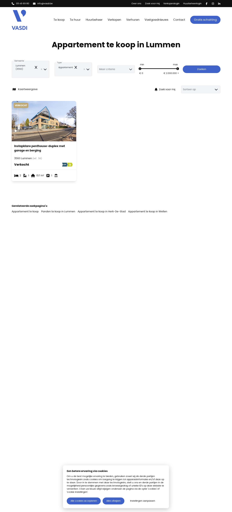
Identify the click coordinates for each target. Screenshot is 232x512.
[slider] (140, 68)
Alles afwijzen (113, 501)
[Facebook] (206, 3)
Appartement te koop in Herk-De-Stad (102, 211)
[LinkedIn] (219, 3)
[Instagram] (213, 3)
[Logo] (29, 20)
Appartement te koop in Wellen (147, 211)
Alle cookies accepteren (84, 501)
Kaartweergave (28, 89)
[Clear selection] (41, 69)
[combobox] (30, 69)
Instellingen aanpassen (142, 501)
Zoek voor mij (167, 89)
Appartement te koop (25, 211)
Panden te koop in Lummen (58, 211)
